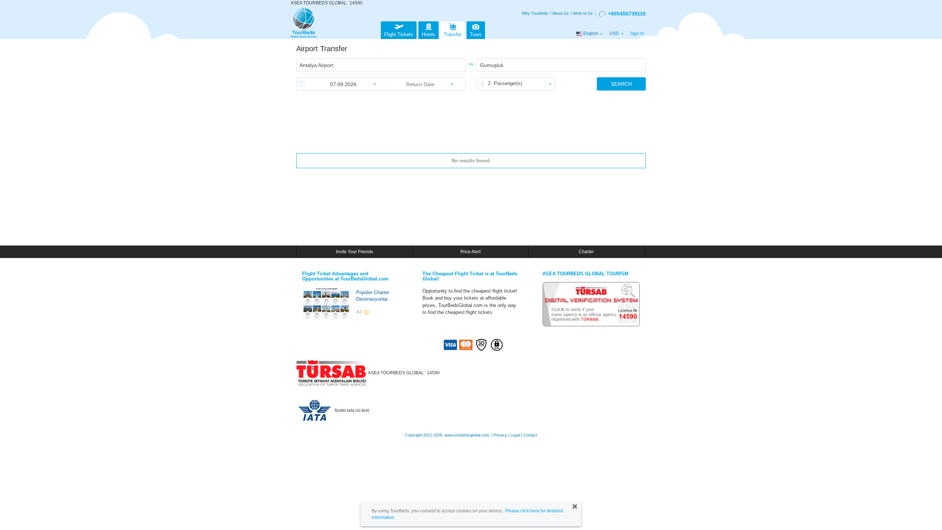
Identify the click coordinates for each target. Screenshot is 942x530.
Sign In (637, 33)
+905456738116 (627, 14)
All (362, 312)
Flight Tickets (398, 34)
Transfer (452, 34)
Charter (586, 251)
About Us (560, 13)
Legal (515, 435)
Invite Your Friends (354, 251)
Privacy (500, 435)
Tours (476, 34)
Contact (530, 435)
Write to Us (583, 13)
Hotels (428, 34)
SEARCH (621, 84)
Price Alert (470, 251)
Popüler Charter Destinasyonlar (372, 296)
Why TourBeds (535, 13)
